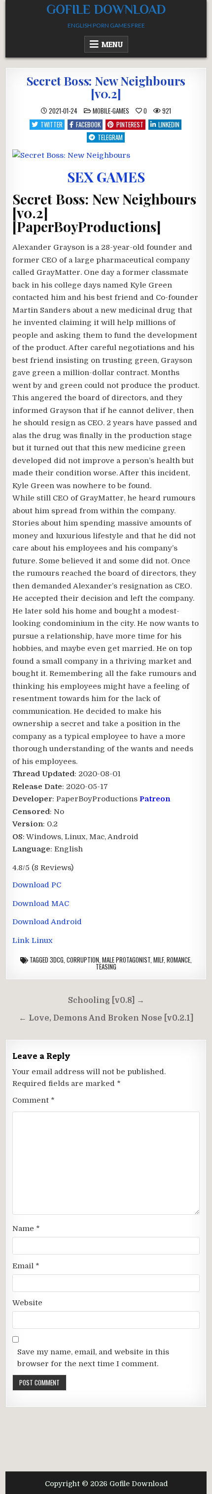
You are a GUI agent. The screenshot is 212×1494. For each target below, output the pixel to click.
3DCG (57, 960)
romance (178, 960)
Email (25, 1265)
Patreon (155, 798)
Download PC (36, 884)
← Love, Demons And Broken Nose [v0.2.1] (106, 1018)
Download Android (47, 921)
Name (26, 1228)
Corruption (83, 960)
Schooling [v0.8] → (106, 1000)
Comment (33, 1100)
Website (27, 1302)
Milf (158, 960)
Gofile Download (106, 9)
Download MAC (40, 903)
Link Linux (32, 940)
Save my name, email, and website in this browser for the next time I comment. (93, 1358)
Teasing (106, 966)
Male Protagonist (126, 960)
